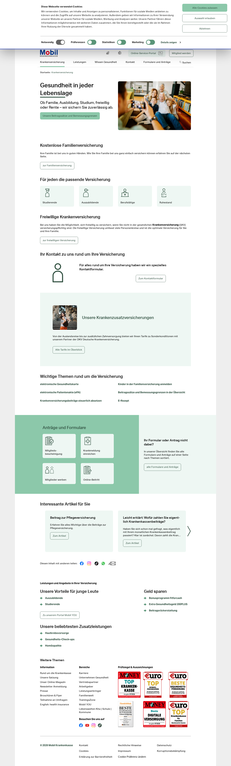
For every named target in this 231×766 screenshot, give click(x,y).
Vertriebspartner (88, 682)
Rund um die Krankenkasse (55, 673)
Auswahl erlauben (205, 18)
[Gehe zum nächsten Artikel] (189, 531)
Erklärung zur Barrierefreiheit (95, 756)
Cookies (83, 750)
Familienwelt (86, 695)
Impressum (124, 750)
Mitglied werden (181, 53)
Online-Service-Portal (143, 53)
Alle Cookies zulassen (204, 7)
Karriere (83, 673)
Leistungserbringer (90, 690)
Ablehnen (204, 28)
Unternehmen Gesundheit (94, 677)
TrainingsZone (87, 699)
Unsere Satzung (49, 677)
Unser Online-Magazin (53, 682)
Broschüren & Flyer (51, 695)
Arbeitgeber (86, 686)
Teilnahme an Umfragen (53, 699)
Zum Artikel (59, 535)
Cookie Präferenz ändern (132, 756)
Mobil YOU (85, 704)
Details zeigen (169, 42)
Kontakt (83, 745)
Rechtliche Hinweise (129, 745)
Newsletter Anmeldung (53, 686)
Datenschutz (164, 745)
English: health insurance (54, 704)
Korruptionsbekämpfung (171, 750)
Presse (44, 690)
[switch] (91, 42)
